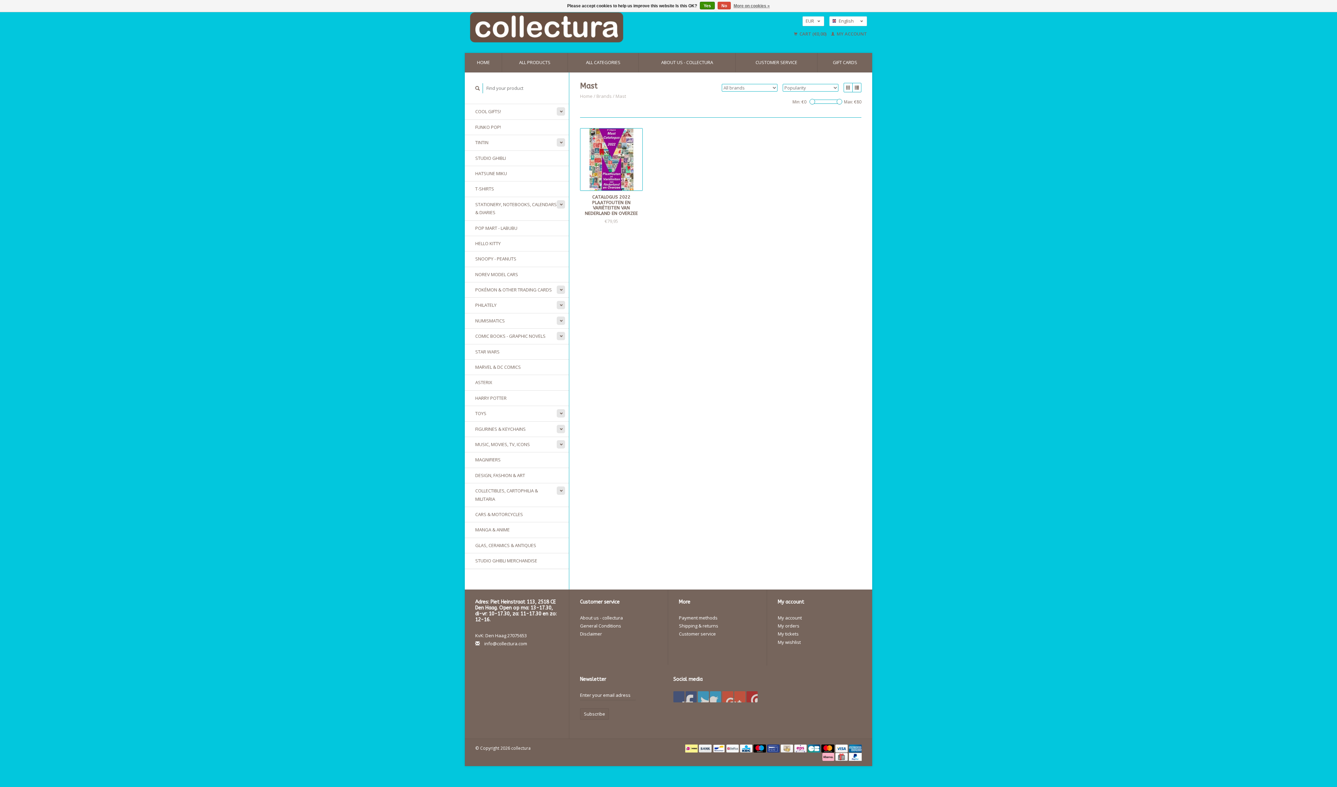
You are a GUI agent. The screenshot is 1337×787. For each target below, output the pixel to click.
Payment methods (698, 618)
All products (534, 62)
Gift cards (845, 62)
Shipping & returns (698, 626)
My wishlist (789, 642)
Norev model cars (496, 274)
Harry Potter (491, 398)
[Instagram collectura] (752, 696)
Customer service (776, 62)
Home (483, 62)
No (724, 5)
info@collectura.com (505, 643)
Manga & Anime (492, 530)
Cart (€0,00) (813, 34)
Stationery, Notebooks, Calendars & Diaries (516, 208)
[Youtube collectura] (727, 696)
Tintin (481, 142)
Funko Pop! (488, 127)
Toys (480, 413)
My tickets (788, 634)
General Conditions (600, 626)
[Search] (477, 88)
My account (851, 34)
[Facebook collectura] (679, 696)
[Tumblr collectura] (739, 696)
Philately (486, 305)
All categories (603, 62)
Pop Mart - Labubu (496, 228)
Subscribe (594, 714)
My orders (788, 626)
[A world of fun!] (604, 27)
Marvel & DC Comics (498, 367)
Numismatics (490, 321)
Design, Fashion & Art (500, 475)
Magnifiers (488, 460)
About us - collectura (687, 62)
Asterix (483, 382)
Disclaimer (591, 634)
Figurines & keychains (500, 429)
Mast (621, 96)
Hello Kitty (488, 243)
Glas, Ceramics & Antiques (505, 545)
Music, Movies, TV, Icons (502, 444)
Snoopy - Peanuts (495, 259)
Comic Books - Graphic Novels (510, 336)
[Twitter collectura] (691, 696)
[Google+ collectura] (703, 696)
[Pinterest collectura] (715, 696)
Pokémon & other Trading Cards (513, 290)
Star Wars (487, 352)
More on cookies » (752, 5)
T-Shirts (484, 189)
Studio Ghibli (490, 158)
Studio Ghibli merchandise (506, 561)
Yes (707, 5)
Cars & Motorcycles (499, 514)
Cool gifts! (488, 111)
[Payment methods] (692, 748)
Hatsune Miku (491, 173)
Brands (604, 96)
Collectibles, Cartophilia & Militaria (506, 495)
